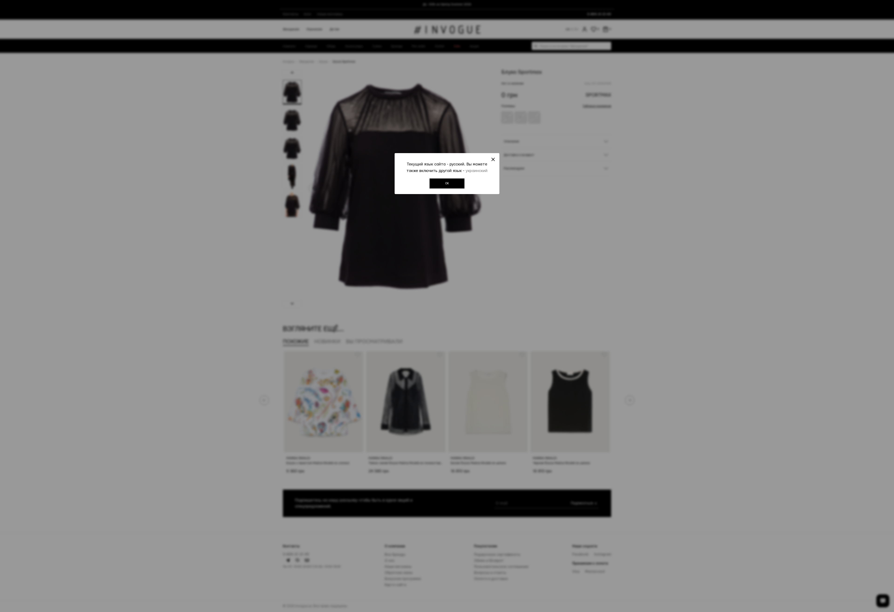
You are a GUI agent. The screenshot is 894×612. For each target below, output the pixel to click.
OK (447, 183)
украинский (477, 171)
